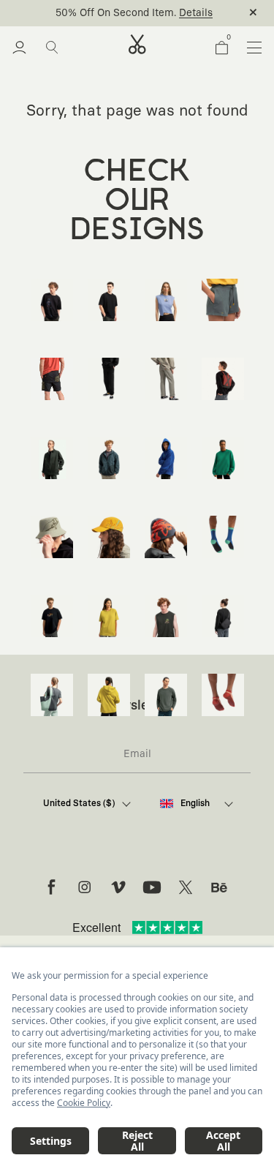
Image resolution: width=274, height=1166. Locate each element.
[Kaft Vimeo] (118, 887)
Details (196, 13)
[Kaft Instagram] (84, 887)
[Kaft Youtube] (152, 887)
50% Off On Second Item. (116, 13)
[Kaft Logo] (137, 44)
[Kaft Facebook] (51, 887)
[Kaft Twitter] (185, 887)
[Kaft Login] (19, 47)
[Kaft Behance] (219, 887)
